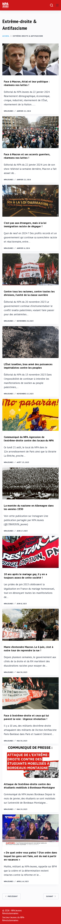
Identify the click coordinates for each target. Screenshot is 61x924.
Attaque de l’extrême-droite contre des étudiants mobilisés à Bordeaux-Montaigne (29, 785)
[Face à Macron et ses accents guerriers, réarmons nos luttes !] (30, 132)
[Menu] (57, 5)
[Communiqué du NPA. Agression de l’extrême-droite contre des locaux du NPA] (30, 415)
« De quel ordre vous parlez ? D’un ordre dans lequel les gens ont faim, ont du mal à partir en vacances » (30, 856)
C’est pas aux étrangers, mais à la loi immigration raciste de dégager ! (25, 224)
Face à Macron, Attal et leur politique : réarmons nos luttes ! (26, 83)
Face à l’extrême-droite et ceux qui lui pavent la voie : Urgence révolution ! (26, 717)
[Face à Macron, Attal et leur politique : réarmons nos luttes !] (30, 59)
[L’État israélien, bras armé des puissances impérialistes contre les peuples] (30, 342)
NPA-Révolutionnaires (13, 919)
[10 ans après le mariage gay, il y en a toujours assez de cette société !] (30, 552)
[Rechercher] (51, 5)
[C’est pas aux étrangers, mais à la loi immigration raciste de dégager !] (30, 201)
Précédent (13, 896)
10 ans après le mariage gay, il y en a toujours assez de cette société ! (25, 575)
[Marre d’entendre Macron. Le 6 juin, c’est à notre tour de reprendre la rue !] (30, 625)
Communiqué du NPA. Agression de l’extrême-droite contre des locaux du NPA (29, 438)
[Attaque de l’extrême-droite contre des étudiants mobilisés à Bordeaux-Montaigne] (30, 762)
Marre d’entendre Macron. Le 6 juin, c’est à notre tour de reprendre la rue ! (28, 648)
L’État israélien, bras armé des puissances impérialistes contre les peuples (28, 365)
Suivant (49, 896)
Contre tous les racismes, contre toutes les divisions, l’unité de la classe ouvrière (29, 293)
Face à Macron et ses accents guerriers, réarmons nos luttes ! (27, 156)
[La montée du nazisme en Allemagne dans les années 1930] (30, 483)
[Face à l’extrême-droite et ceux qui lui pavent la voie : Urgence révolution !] (30, 693)
